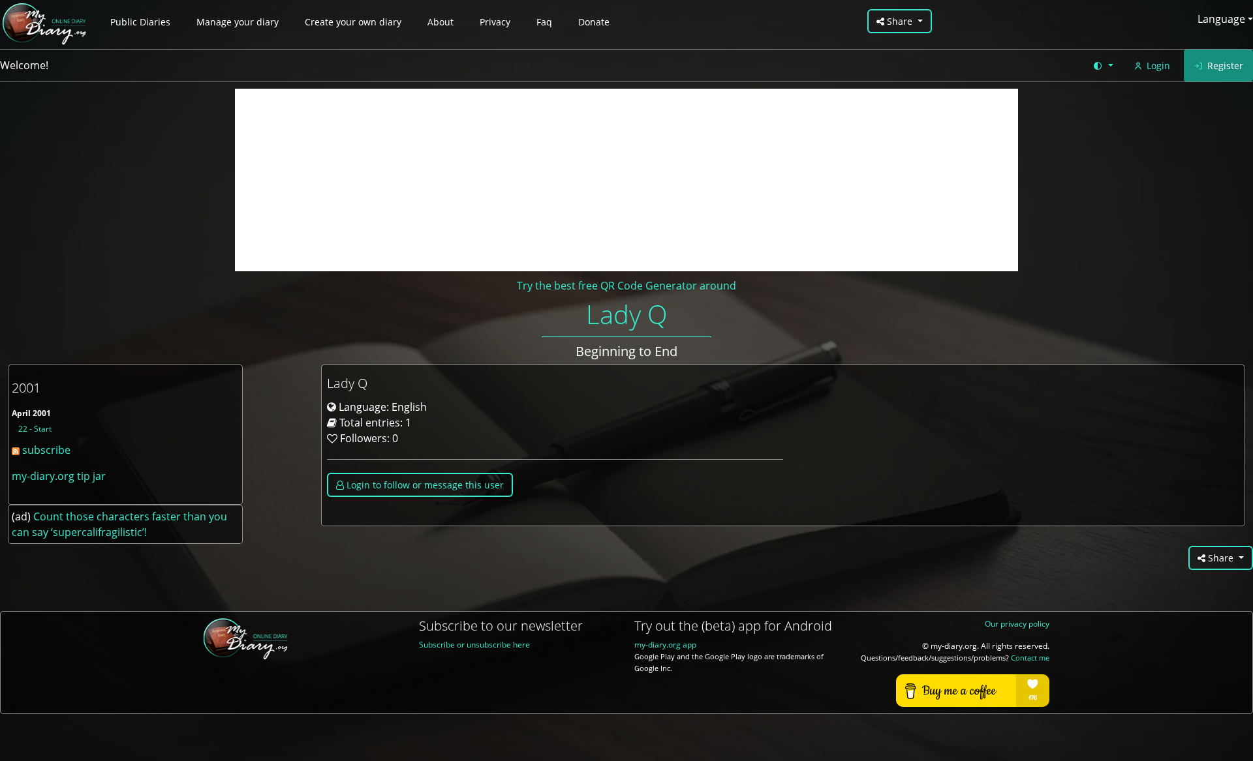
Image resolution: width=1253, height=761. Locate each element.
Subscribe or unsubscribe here (474, 644)
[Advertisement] (626, 180)
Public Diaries (140, 22)
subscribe (45, 450)
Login (1158, 65)
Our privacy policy (1017, 623)
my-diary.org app (665, 644)
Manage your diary (237, 22)
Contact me (1030, 658)
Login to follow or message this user (424, 485)
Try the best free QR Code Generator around (626, 285)
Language (1221, 19)
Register (1225, 65)
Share (899, 21)
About (440, 22)
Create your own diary (353, 22)
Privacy (495, 22)
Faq (544, 22)
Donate (594, 22)
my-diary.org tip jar (59, 476)
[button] (1102, 66)
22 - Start (35, 428)
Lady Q (627, 314)
